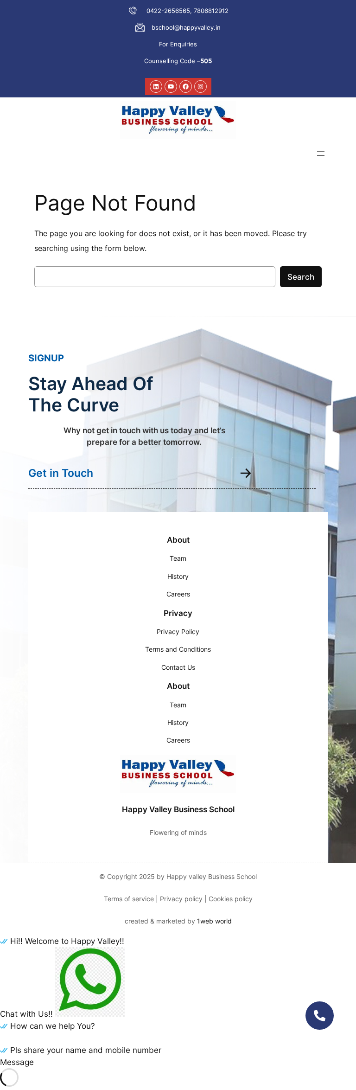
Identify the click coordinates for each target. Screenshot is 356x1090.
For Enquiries (178, 44)
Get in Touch (60, 473)
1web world (214, 921)
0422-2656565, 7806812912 (187, 10)
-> (246, 472)
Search (300, 277)
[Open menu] (320, 153)
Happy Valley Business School (178, 809)
